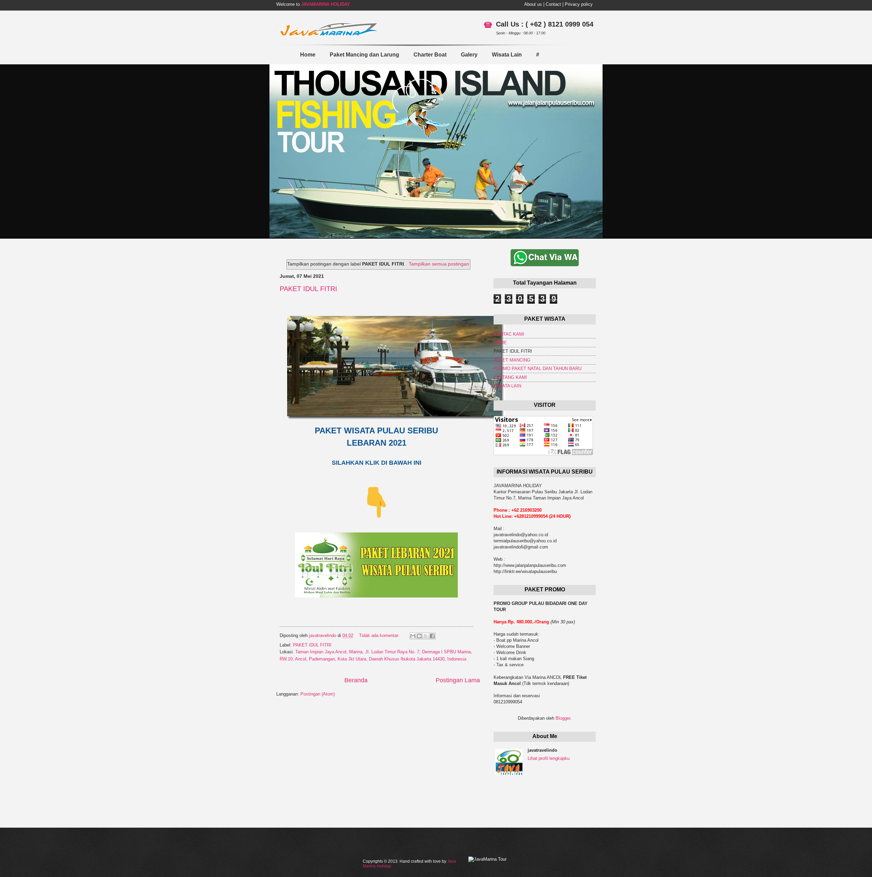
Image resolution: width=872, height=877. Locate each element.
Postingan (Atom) (317, 694)
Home (307, 55)
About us (533, 4)
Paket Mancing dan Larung (364, 55)
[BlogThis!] (419, 636)
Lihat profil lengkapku (549, 758)
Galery (469, 55)
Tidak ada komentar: (380, 635)
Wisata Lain (507, 55)
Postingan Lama (458, 680)
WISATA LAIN (507, 385)
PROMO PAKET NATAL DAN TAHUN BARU (537, 368)
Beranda (356, 680)
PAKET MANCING (512, 360)
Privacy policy (579, 4)
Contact (553, 4)
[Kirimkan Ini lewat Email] (412, 636)
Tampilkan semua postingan (439, 264)
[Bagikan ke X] (425, 636)
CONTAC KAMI (509, 334)
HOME (500, 342)
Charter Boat (430, 55)
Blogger (563, 718)
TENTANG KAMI (510, 377)
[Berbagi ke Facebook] (432, 636)
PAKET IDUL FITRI (308, 288)
